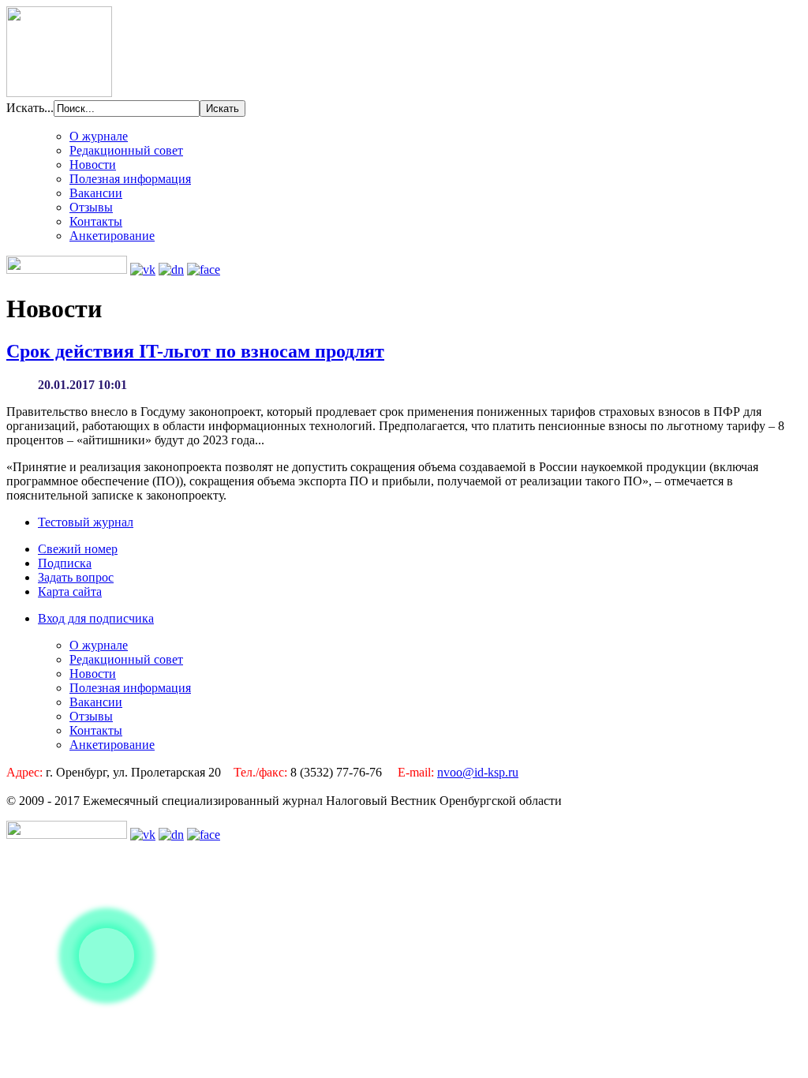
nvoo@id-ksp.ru (477, 772)
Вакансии (95, 193)
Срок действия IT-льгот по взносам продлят (195, 351)
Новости (92, 164)
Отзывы (91, 207)
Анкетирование (112, 235)
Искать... (30, 107)
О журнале (98, 136)
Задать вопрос (76, 577)
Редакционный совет (126, 150)
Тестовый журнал (85, 522)
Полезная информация (130, 178)
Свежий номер (78, 549)
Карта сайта (70, 591)
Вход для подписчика (96, 618)
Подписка (65, 563)
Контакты (95, 221)
